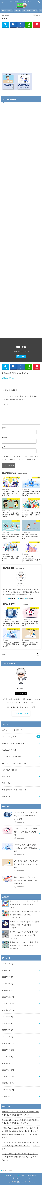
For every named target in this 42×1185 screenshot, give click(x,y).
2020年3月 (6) (7, 1057)
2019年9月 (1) (7, 1096)
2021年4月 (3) (7, 970)
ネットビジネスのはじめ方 (14, 763)
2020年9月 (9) (7, 1017)
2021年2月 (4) (7, 984)
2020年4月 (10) (8, 1050)
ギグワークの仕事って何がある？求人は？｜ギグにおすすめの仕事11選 (24, 933)
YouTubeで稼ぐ (9, 750)
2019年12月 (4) (8, 1076)
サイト (4, 447)
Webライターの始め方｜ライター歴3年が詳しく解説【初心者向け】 (24, 923)
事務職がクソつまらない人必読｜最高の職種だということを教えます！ (25, 943)
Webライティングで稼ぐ (13, 743)
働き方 (6, 783)
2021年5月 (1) (7, 964)
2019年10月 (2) (8, 1090)
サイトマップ (26, 1178)
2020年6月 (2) (7, 1037)
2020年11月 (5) (8, 1003)
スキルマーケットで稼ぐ (30, 10)
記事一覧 (17, 10)
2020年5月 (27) (8, 1043)
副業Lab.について (7, 10)
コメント (5, 404)
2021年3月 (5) (7, 977)
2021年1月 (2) (7, 990)
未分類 (6, 796)
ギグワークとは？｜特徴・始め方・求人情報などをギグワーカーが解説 (25, 902)
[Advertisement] (21, 50)
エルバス (22, 1115)
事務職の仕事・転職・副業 (14, 790)
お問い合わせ (16, 1178)
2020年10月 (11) (8, 1010)
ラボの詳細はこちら (21, 713)
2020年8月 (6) (7, 1023)
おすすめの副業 (9, 770)
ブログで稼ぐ (9, 737)
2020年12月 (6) (8, 997)
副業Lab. (19, 1182)
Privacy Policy (31, 1175)
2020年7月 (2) (7, 1030)
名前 (4, 428)
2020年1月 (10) (8, 1070)
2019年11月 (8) (8, 1083)
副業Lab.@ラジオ (8, 378)
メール (5, 437)
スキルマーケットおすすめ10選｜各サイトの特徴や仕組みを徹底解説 (25, 912)
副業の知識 (8, 776)
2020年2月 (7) (7, 1063)
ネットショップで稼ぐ (11, 756)
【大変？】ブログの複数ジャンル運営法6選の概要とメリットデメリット (20, 1134)
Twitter (22, 356)
